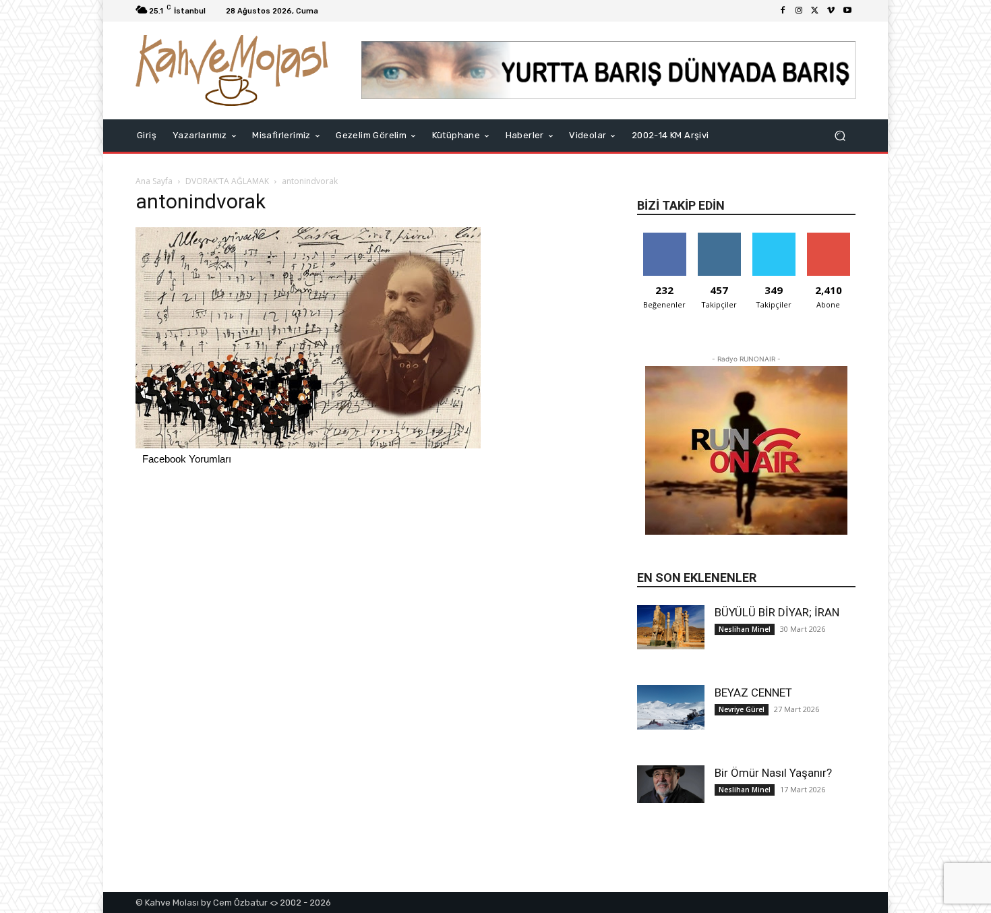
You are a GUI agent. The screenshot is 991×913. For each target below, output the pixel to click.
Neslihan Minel (745, 629)
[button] (839, 135)
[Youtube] (847, 11)
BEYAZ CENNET (753, 692)
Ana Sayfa (154, 181)
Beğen (665, 238)
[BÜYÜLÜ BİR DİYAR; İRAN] (670, 627)
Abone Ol (828, 238)
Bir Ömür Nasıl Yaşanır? (773, 772)
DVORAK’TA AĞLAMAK (227, 181)
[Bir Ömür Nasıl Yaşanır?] (670, 784)
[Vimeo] (831, 11)
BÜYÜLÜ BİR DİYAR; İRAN (777, 612)
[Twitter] (815, 11)
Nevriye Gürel (741, 709)
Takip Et (719, 238)
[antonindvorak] (308, 444)
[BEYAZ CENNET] (670, 707)
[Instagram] (799, 11)
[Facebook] (783, 11)
